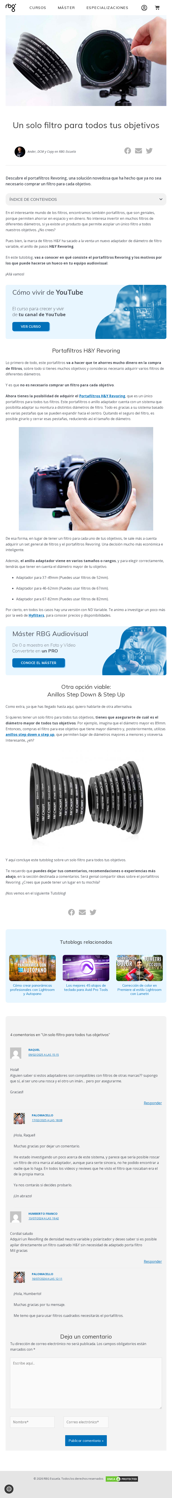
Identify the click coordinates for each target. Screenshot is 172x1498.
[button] (128, 150)
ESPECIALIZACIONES (107, 7)
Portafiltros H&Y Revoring (102, 396)
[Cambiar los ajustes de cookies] (8, 1489)
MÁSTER (66, 7)
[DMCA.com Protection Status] (121, 1479)
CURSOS (38, 7)
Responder (153, 1102)
